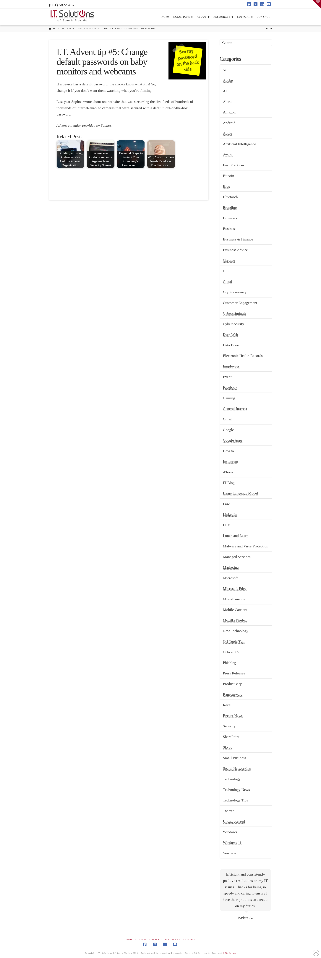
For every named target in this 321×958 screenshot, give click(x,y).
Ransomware (232, 694)
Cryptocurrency (235, 292)
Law (226, 504)
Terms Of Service (183, 939)
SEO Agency (229, 953)
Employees (231, 366)
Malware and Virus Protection (245, 546)
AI (225, 91)
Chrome (229, 260)
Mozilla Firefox (235, 620)
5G (225, 70)
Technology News (236, 790)
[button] (316, 4)
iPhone (228, 472)
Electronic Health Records (243, 356)
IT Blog (229, 483)
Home (129, 939)
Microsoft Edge (235, 588)
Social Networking (237, 768)
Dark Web (230, 334)
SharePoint (231, 737)
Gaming (229, 398)
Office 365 (231, 652)
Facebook (230, 387)
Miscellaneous (234, 599)
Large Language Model (240, 493)
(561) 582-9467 (61, 5)
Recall (228, 705)
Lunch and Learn (235, 536)
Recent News (233, 715)
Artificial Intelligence (239, 144)
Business (229, 229)
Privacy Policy (159, 939)
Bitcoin (228, 176)
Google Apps (232, 440)
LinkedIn (230, 514)
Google (228, 430)
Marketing (231, 567)
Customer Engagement (240, 303)
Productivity (232, 684)
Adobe (228, 80)
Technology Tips (235, 800)
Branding (230, 207)
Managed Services (237, 557)
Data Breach (232, 345)
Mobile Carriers (235, 610)
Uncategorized (234, 821)
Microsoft (230, 578)
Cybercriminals (234, 313)
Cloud (227, 281)
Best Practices (233, 165)
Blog (226, 186)
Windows (230, 832)
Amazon (229, 112)
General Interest (235, 408)
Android (229, 123)
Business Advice (235, 250)
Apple (227, 133)
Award (228, 154)
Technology (232, 779)
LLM (227, 525)
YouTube (229, 853)
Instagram (230, 461)
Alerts (227, 102)
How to (228, 451)
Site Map (141, 939)
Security (229, 726)
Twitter (228, 811)
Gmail (227, 419)
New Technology (235, 631)
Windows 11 (232, 842)
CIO (226, 271)
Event (227, 377)
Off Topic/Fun (233, 641)
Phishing (229, 663)
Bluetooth (230, 197)
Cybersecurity (233, 324)
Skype (227, 747)
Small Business (234, 758)
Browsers (230, 218)
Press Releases (234, 673)
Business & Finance (238, 239)
